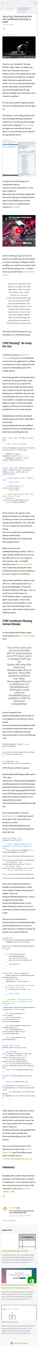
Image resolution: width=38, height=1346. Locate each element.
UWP (12, 1191)
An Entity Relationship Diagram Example (15, 1251)
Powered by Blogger (20, 1343)
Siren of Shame (27, 125)
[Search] (35, 3)
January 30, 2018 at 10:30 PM (20, 1216)
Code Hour (15, 207)
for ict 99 (12, 1208)
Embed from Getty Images (9, 34)
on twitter (26, 1189)
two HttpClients (25, 636)
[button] (3, 28)
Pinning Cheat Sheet (24, 564)
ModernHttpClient (10, 816)
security (6, 1191)
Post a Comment (9, 1220)
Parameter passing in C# (10, 1322)
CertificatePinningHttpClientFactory (17, 1159)
